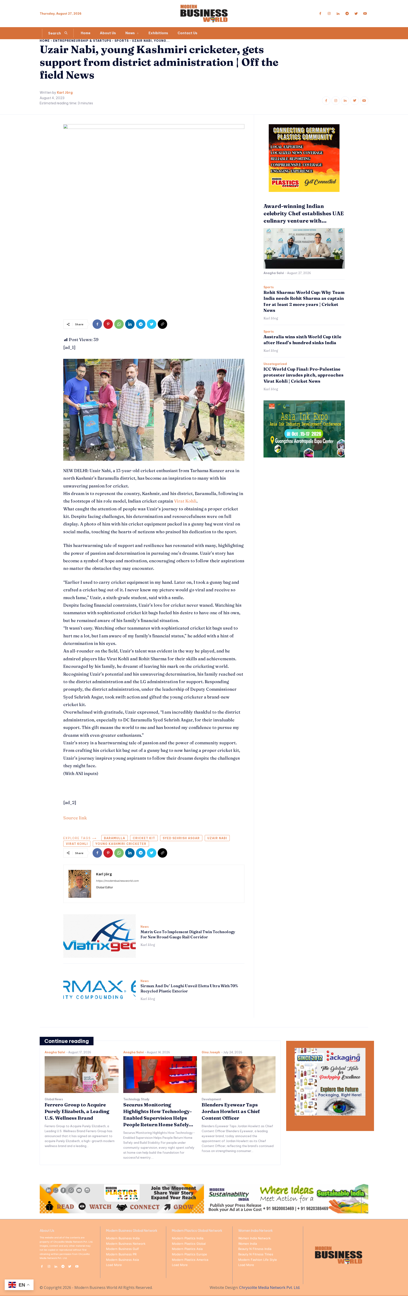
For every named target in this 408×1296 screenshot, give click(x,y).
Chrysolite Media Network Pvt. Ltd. (269, 1287)
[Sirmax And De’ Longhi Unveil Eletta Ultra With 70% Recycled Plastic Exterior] (99, 990)
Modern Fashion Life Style (257, 1260)
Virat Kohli (185, 501)
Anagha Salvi (274, 273)
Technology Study (136, 1099)
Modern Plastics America (190, 1260)
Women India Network (254, 1238)
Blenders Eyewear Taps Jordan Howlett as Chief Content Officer (231, 1111)
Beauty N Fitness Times (255, 1254)
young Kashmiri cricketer (120, 844)
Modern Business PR (121, 1254)
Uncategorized (275, 364)
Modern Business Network (125, 1243)
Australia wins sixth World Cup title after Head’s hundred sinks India (302, 339)
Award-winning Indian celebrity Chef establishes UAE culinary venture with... (304, 213)
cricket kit (144, 838)
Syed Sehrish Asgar (181, 838)
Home (45, 40)
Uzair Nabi (217, 838)
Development (211, 1099)
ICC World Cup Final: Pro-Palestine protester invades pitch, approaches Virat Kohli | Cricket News (304, 375)
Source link (75, 818)
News (144, 926)
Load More (114, 1265)
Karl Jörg (65, 93)
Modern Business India (123, 1238)
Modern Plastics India (187, 1238)
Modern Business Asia (122, 1260)
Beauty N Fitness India (254, 1249)
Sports (122, 40)
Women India (247, 1243)
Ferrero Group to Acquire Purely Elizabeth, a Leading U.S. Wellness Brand (77, 1111)
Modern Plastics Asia (187, 1249)
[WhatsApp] (119, 324)
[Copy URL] (162, 324)
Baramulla (114, 838)
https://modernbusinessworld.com (117, 880)
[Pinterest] (108, 324)
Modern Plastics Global (189, 1243)
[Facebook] (320, 13)
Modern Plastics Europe (189, 1254)
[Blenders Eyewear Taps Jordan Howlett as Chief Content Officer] (239, 1074)
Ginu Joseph (211, 1052)
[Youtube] (365, 13)
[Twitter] (356, 13)
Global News (54, 1099)
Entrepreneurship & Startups (82, 40)
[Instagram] (329, 13)
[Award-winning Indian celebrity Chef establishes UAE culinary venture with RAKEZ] (304, 248)
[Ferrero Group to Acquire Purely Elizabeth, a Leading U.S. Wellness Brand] (82, 1074)
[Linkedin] (338, 13)
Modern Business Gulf (122, 1249)
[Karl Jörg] (79, 884)
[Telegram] (347, 13)
